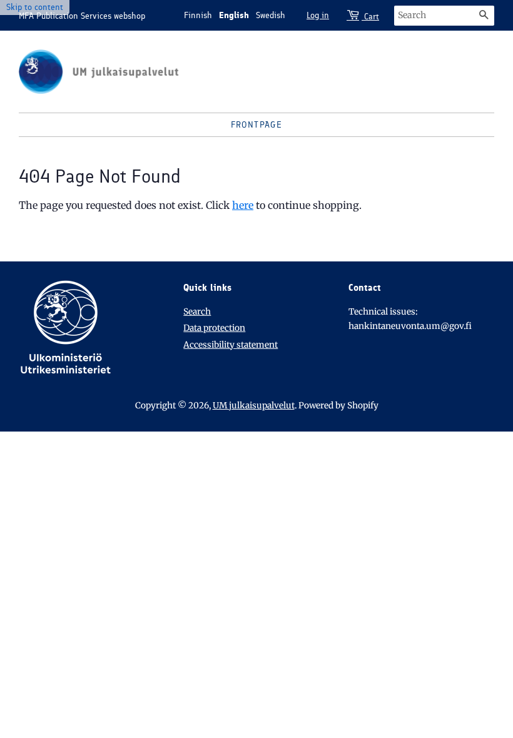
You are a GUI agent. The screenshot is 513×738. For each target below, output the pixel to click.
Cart (370, 16)
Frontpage (257, 124)
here (242, 205)
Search (197, 311)
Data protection (214, 328)
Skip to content (34, 7)
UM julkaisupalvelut (254, 405)
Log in (318, 15)
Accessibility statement (230, 345)
